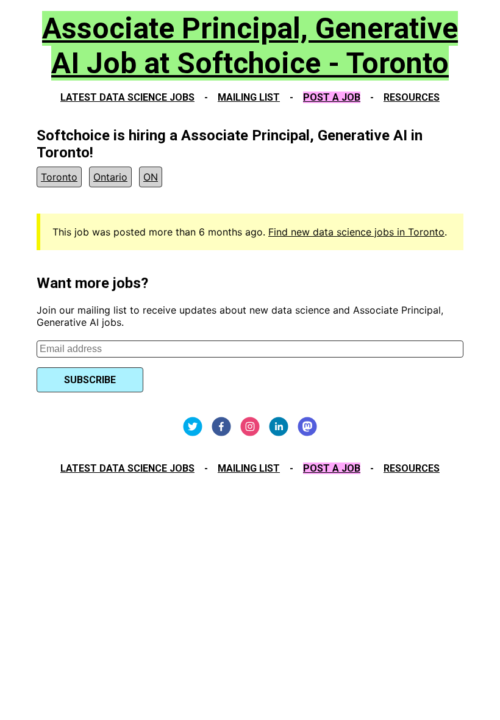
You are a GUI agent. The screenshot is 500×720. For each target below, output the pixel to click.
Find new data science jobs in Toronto (356, 232)
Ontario (110, 177)
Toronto (59, 177)
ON (150, 177)
